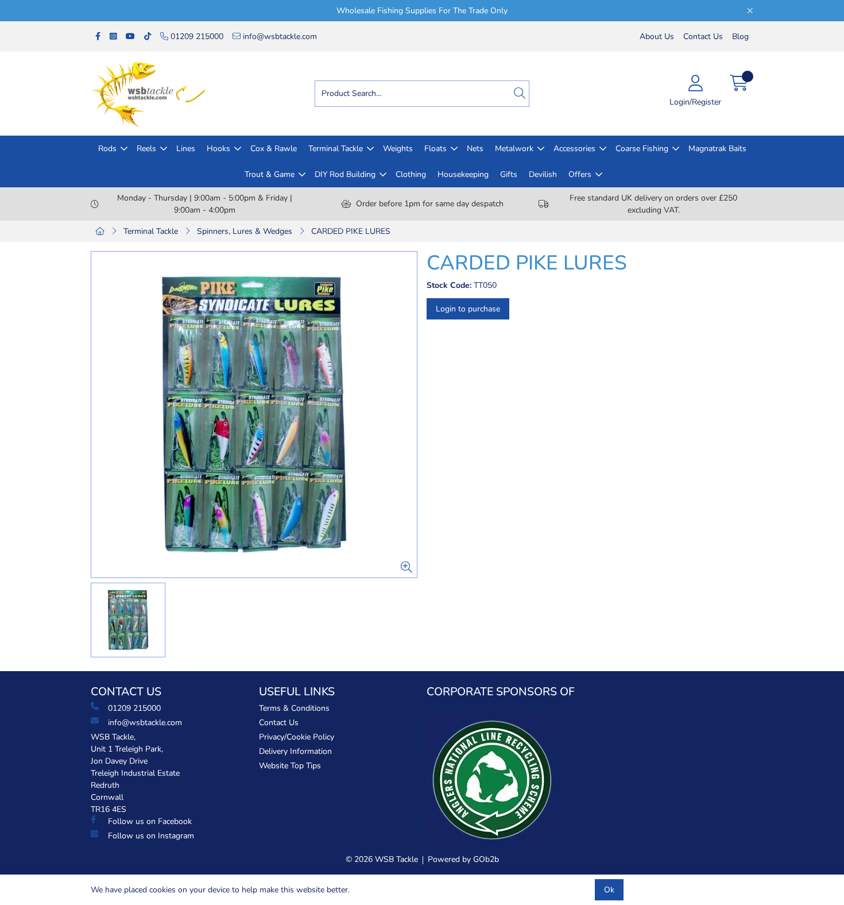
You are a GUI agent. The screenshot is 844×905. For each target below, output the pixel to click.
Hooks (218, 148)
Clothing (411, 174)
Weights (398, 148)
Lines (185, 148)
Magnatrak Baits (717, 148)
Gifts (508, 174)
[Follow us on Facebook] (98, 36)
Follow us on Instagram (151, 835)
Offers (579, 174)
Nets (475, 148)
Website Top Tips (290, 765)
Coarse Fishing (641, 148)
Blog (740, 36)
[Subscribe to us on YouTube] (130, 36)
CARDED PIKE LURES (350, 231)
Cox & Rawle (273, 148)
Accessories (574, 148)
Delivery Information (295, 751)
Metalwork (514, 148)
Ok (609, 889)
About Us (657, 36)
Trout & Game (270, 174)
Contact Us (703, 36)
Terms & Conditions (294, 708)
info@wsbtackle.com (279, 36)
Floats (435, 148)
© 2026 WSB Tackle (382, 859)
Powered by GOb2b (463, 859)
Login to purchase (468, 308)
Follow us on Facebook (150, 821)
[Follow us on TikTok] (148, 36)
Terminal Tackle (335, 148)
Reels (146, 148)
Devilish (543, 174)
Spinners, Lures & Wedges (244, 231)
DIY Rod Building (345, 174)
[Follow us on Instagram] (113, 36)
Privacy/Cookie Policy (296, 736)
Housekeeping (463, 174)
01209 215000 (195, 36)
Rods (107, 148)
